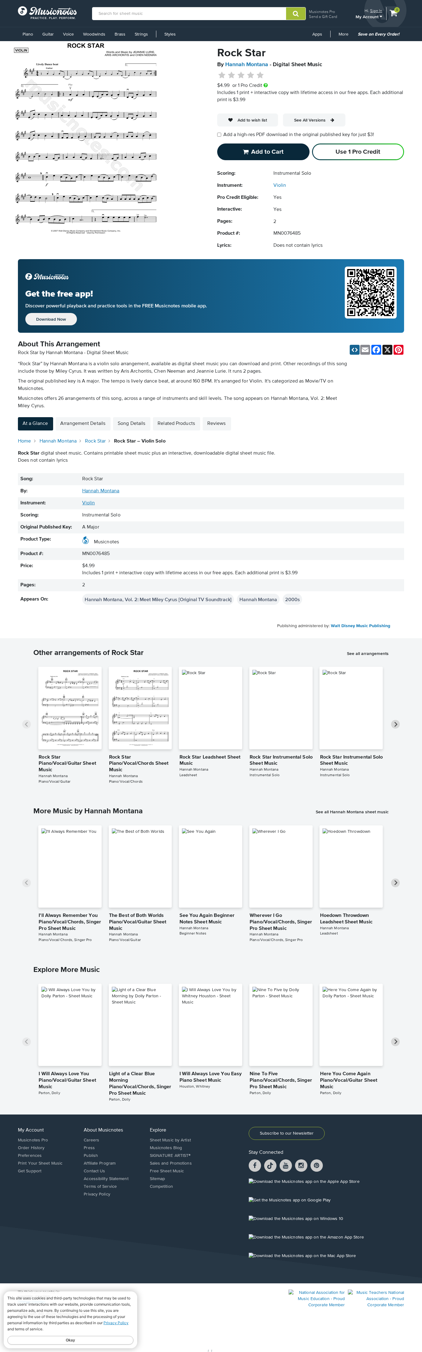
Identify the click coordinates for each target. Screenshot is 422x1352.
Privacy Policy (97, 1194)
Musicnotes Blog (166, 1148)
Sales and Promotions (171, 1163)
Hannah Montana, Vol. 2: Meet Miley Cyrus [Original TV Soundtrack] (158, 599)
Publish (91, 1155)
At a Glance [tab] (35, 423)
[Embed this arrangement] (355, 350)
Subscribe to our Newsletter (287, 1133)
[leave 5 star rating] (260, 75)
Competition (161, 1186)
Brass (120, 34)
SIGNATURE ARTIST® (170, 1155)
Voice (68, 34)
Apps (317, 34)
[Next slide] (395, 724)
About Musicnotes (103, 1130)
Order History (31, 1148)
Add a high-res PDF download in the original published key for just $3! (298, 134)
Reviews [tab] (216, 423)
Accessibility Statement (106, 1179)
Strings (141, 34)
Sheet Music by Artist (170, 1140)
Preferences (30, 1155)
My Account (368, 16)
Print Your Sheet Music (40, 1163)
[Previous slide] (26, 724)
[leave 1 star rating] (222, 75)
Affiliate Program (100, 1163)
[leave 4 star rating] (250, 75)
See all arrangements (368, 653)
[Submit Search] (296, 13)
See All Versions (310, 120)
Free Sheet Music (167, 1171)
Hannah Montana (246, 64)
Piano (28, 34)
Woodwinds (94, 34)
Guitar (48, 34)
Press (89, 1148)
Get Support (29, 1171)
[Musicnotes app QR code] (371, 296)
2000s (292, 599)
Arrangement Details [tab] (82, 423)
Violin (279, 185)
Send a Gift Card (323, 17)
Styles (170, 34)
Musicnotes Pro (322, 12)
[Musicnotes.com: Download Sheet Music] (47, 13)
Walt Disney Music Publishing (360, 626)
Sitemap (157, 1179)
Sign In (376, 10)
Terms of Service (100, 1186)
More (345, 36)
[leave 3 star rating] (241, 75)
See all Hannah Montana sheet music (352, 811)
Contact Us (94, 1171)
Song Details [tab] (131, 423)
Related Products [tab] (176, 423)
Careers (91, 1140)
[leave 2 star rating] (231, 75)
